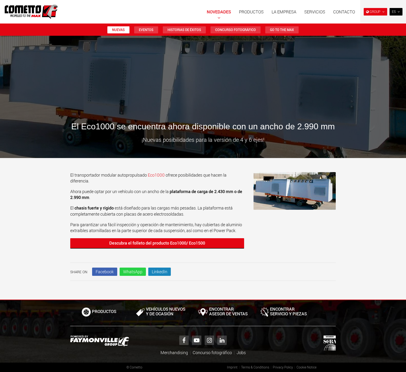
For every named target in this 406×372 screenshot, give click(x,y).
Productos (251, 12)
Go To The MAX (282, 30)
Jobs (241, 352)
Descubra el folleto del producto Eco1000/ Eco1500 (157, 243)
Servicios (314, 12)
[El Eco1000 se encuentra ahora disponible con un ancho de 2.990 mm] (295, 193)
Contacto (344, 12)
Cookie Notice (306, 367)
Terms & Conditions (255, 367)
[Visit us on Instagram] (209, 340)
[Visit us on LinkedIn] (222, 340)
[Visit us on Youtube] (197, 340)
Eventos (146, 30)
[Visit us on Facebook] (184, 340)
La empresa (284, 12)
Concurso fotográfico (235, 30)
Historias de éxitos (184, 30)
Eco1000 (157, 175)
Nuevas (118, 30)
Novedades (219, 12)
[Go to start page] (31, 12)
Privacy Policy (283, 367)
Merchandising (174, 352)
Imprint (232, 367)
